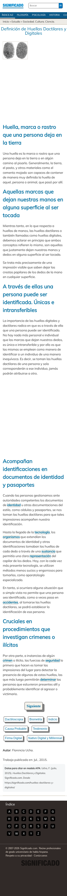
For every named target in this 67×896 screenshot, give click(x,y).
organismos (11, 537)
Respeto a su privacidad (19, 855)
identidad (14, 505)
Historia (54, 15)
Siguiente (34, 706)
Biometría (35, 719)
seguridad (52, 660)
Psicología (39, 15)
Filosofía (22, 15)
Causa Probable (16, 728)
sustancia (48, 551)
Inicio (6, 21)
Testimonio (40, 728)
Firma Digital (13, 738)
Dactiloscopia (14, 719)
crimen (7, 660)
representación (40, 556)
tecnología (42, 532)
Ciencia (49, 21)
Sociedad (28, 21)
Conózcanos (40, 855)
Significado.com (13, 5)
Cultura (39, 21)
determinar (48, 679)
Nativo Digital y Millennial (45, 738)
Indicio (52, 719)
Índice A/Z (7, 15)
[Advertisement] (33, 89)
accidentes (10, 602)
